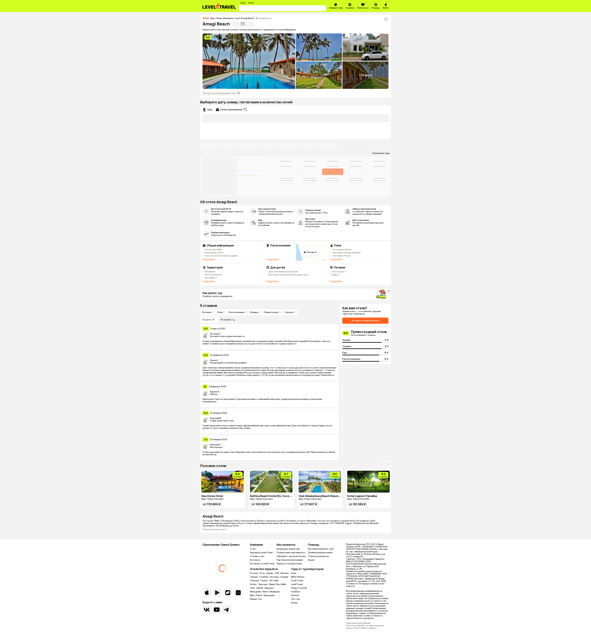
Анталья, (275, 577)
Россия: (254, 573)
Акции (311, 560)
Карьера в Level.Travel (261, 552)
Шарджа (269, 588)
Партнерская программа (290, 560)
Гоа (260, 599)
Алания (284, 577)
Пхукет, (265, 580)
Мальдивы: (256, 591)
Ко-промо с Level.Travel (262, 563)
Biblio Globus (297, 577)
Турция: (254, 577)
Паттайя (273, 580)
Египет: (254, 584)
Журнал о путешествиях (289, 563)
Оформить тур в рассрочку (291, 556)
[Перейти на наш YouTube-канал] (216, 609)
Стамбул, (264, 577)
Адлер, (270, 573)
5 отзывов (208, 306)
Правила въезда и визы (320, 552)
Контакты (255, 560)
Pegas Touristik (299, 588)
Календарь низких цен (288, 549)
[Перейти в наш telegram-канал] (226, 609)
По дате (207, 319)
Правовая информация (358, 623)
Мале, (266, 591)
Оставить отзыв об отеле (365, 320)
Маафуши (275, 591)
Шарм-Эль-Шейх (277, 584)
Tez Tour (295, 599)
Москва (285, 573)
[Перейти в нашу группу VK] (207, 609)
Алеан (294, 602)
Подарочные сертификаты (291, 552)
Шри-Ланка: (256, 595)
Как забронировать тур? (321, 549)
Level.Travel (297, 584)
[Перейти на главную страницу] (219, 6)
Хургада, (263, 584)
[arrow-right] (381, 464)
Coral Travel (297, 580)
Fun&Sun (295, 591)
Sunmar (295, 595)
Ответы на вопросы (318, 556)
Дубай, (260, 588)
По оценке (225, 319)
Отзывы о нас (257, 556)
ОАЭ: (253, 588)
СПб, (277, 573)
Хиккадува (269, 595)
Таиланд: (255, 580)
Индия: (254, 599)
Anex (293, 573)
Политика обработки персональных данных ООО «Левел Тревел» (365, 626)
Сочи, (262, 573)
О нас (253, 549)
